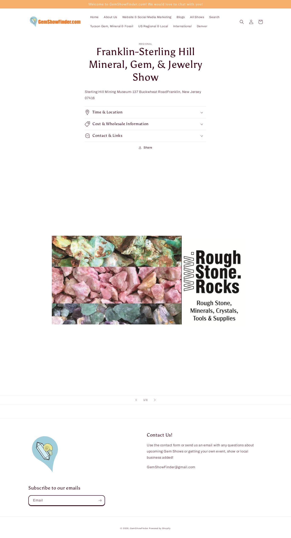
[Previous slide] (136, 400)
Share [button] (148, 147)
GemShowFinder (139, 528)
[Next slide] (155, 400)
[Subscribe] (100, 500)
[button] (241, 22)
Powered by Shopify (160, 528)
